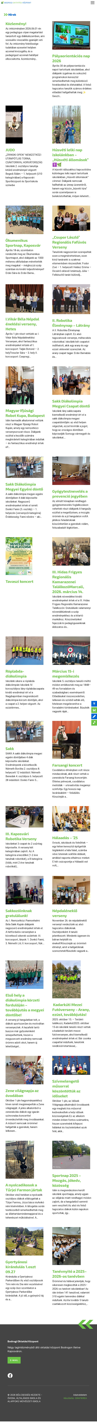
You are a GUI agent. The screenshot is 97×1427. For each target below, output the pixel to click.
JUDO (10, 149)
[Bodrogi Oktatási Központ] (16, 2)
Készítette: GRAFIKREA (75, 1398)
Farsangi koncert (67, 765)
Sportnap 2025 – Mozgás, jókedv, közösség (66, 1180)
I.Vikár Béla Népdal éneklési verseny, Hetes (22, 324)
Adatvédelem (80, 1395)
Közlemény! (16, 23)
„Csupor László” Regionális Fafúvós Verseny (69, 242)
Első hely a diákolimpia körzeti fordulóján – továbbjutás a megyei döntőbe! (25, 1005)
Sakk (10, 748)
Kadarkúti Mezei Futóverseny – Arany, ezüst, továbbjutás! (71, 1009)
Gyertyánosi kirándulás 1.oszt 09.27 (21, 1266)
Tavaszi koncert (19, 581)
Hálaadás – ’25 (65, 837)
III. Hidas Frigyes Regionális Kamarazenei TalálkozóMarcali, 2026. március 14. (68, 582)
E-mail (14, 1360)
